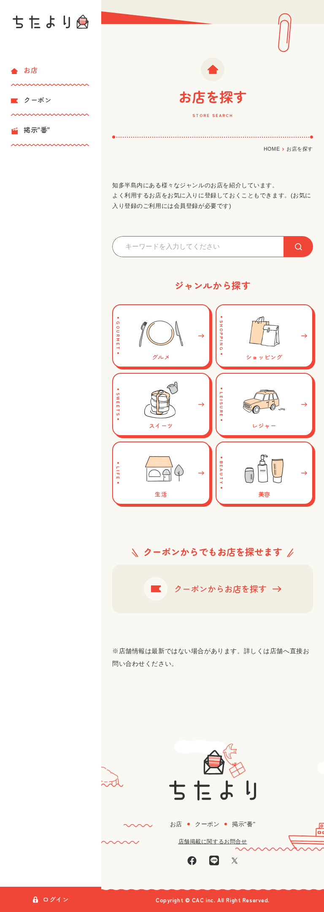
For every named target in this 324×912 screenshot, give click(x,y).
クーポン (37, 100)
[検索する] (298, 246)
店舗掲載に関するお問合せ (212, 841)
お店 (31, 70)
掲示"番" (37, 130)
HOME (272, 149)
